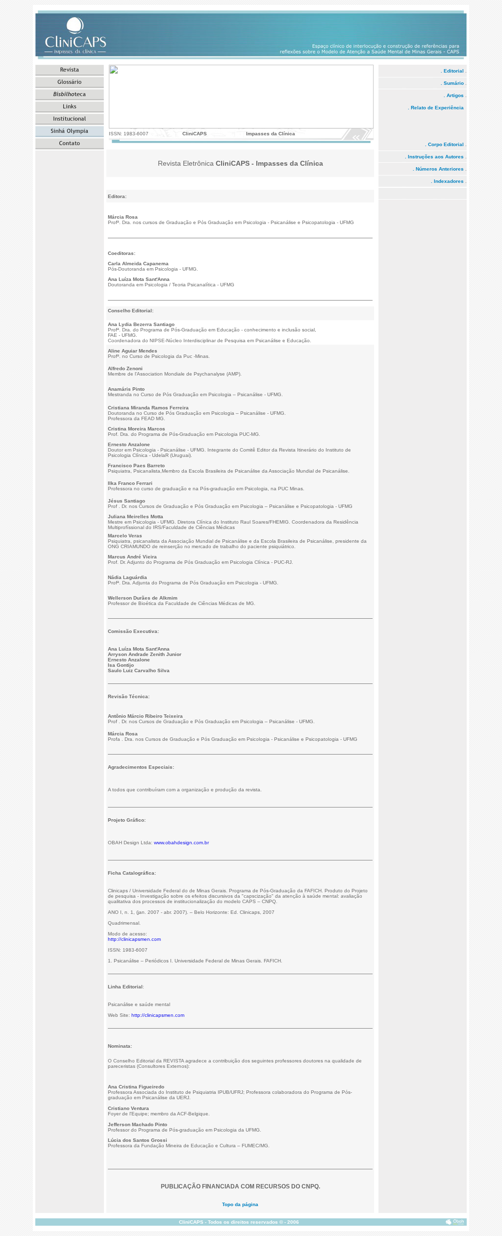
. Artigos (454, 95)
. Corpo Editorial (444, 144)
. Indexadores (447, 181)
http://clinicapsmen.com (134, 939)
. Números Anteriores (438, 169)
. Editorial (452, 71)
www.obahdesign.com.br (181, 842)
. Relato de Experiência (437, 107)
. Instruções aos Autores (434, 156)
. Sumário (453, 83)
